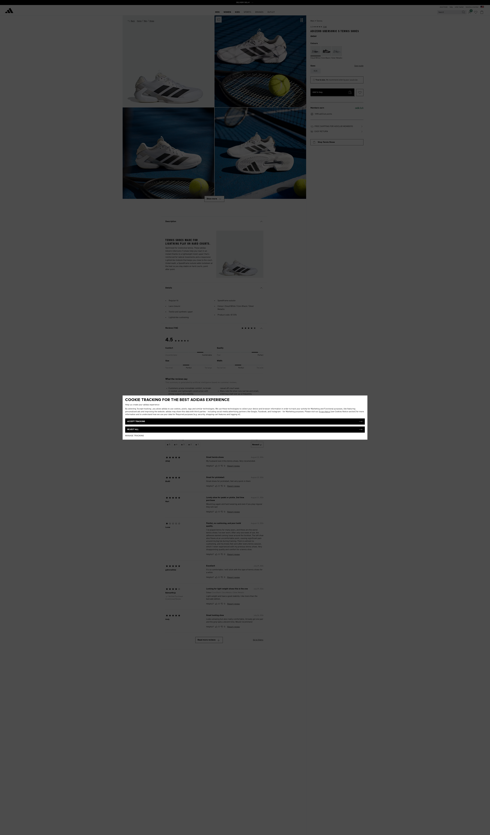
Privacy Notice (324, 412)
